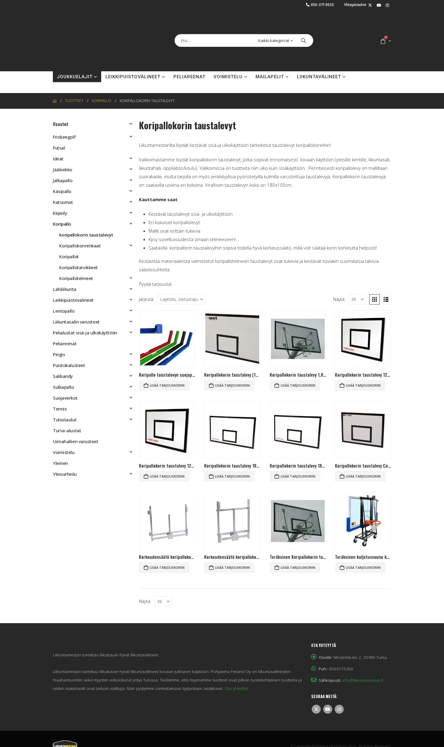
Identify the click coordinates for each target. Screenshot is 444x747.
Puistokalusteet (69, 365)
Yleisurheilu (65, 474)
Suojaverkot (65, 398)
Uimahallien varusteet (75, 441)
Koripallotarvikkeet (78, 267)
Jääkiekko (62, 169)
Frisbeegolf (64, 137)
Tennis (60, 409)
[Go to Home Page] (54, 101)
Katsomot (63, 202)
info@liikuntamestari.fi (362, 680)
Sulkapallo (63, 387)
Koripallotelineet (76, 278)
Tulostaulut (64, 420)
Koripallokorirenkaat (80, 246)
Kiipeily (60, 213)
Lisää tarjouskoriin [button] (167, 385)
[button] (374, 299)
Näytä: (339, 299)
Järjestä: (146, 299)
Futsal (59, 148)
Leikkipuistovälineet (132, 76)
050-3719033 (322, 4)
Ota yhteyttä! (236, 688)
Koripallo (62, 224)
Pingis (59, 354)
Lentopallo (64, 311)
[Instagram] (387, 5)
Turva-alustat (67, 430)
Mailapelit (270, 76)
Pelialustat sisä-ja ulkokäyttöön (85, 333)
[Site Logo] (83, 40)
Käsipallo (62, 191)
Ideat (58, 159)
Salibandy (63, 376)
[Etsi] (303, 40)
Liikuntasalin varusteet (76, 322)
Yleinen (60, 463)
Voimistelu (228, 76)
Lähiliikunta (64, 289)
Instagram (339, 709)
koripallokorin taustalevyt (86, 235)
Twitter (316, 709)
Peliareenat (189, 76)
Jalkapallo (62, 180)
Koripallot (69, 256)
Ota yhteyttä (74, 87)
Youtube (327, 709)
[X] (370, 5)
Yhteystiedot (355, 4)
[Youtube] (379, 5)
